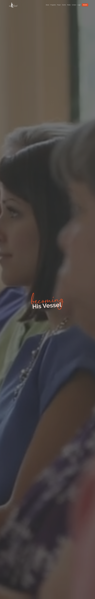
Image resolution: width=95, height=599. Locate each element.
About (47, 5)
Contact (74, 5)
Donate (85, 4)
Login (79, 5)
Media (69, 5)
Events (64, 5)
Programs (53, 5)
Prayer (59, 5)
